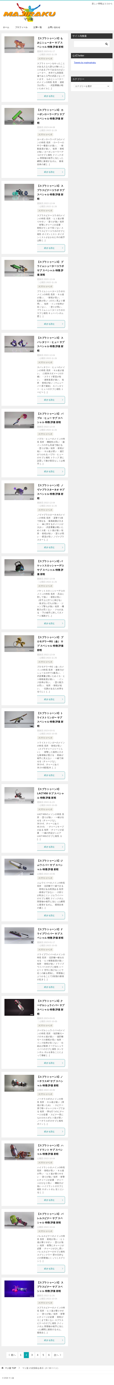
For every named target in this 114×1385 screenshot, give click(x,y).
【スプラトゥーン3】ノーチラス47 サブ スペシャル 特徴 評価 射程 (50, 1081)
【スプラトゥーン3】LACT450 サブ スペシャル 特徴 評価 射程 (50, 793)
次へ (56, 1355)
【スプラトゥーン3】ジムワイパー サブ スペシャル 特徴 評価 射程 (50, 865)
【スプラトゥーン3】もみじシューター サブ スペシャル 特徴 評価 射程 (50, 42)
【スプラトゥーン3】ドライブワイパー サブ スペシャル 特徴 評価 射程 (50, 933)
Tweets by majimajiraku (85, 62)
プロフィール (21, 27)
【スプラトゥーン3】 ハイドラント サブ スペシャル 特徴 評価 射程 (50, 1149)
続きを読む (49, 96)
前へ (13, 1355)
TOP (10, 1368)
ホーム (6, 27)
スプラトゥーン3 (45, 59)
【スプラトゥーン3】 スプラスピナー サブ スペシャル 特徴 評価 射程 (50, 1286)
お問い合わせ (54, 27)
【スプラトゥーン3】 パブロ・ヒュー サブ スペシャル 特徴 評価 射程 (50, 418)
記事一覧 (38, 27)
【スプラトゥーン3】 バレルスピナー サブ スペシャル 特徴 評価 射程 (50, 1218)
